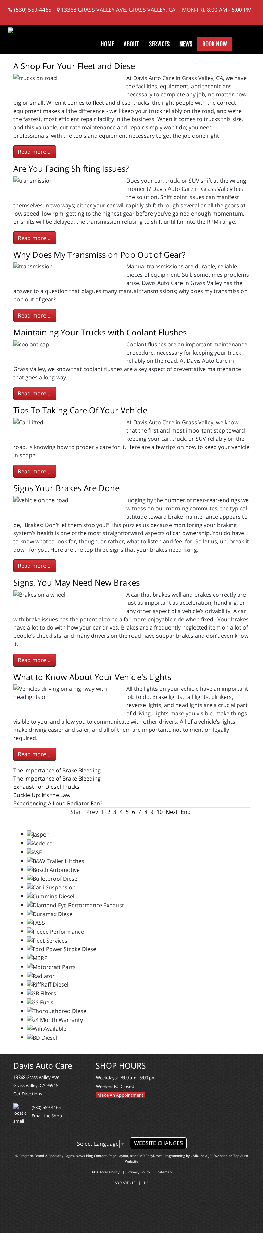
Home (107, 44)
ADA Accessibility (106, 1171)
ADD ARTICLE (125, 1182)
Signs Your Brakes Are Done (66, 488)
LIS (146, 1182)
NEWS (185, 44)
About (131, 44)
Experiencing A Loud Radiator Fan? (57, 803)
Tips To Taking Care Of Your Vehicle (80, 410)
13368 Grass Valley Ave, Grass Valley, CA (117, 9)
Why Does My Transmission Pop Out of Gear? (99, 254)
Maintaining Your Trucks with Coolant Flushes (100, 332)
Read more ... (35, 151)
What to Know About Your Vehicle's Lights (92, 676)
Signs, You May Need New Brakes (76, 582)
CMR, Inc (197, 1155)
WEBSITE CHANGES (158, 1143)
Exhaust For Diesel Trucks (46, 787)
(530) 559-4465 (32, 9)
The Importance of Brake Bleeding (57, 770)
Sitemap (165, 1171)
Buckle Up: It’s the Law (41, 795)
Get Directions (27, 1094)
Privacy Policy (139, 1171)
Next (172, 812)
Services (159, 44)
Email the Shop (47, 1116)
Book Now (214, 44)
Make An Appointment (120, 1095)
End (186, 812)
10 (159, 812)
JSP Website (218, 1155)
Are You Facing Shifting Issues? (71, 168)
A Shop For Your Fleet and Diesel (75, 65)
